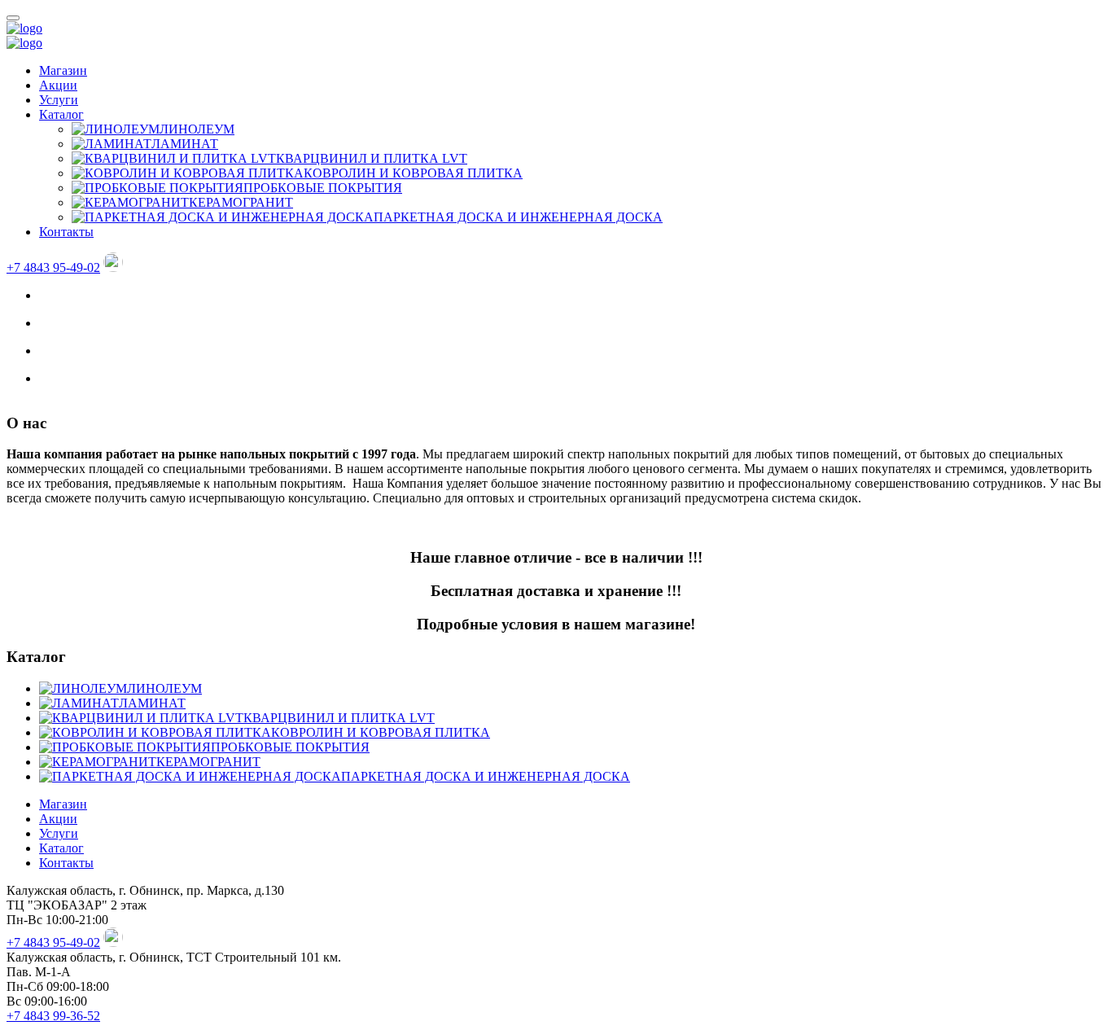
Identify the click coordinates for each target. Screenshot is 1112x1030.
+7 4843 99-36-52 (53, 1016)
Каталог (61, 114)
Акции (58, 85)
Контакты (66, 232)
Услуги (58, 100)
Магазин (63, 70)
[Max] (113, 267)
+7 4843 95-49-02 (53, 267)
